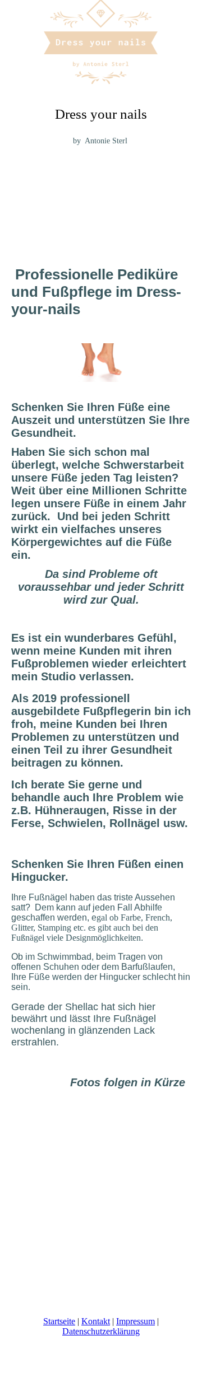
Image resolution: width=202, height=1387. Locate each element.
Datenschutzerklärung (101, 1331)
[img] (101, 42)
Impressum (135, 1321)
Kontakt (95, 1321)
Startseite (59, 1321)
